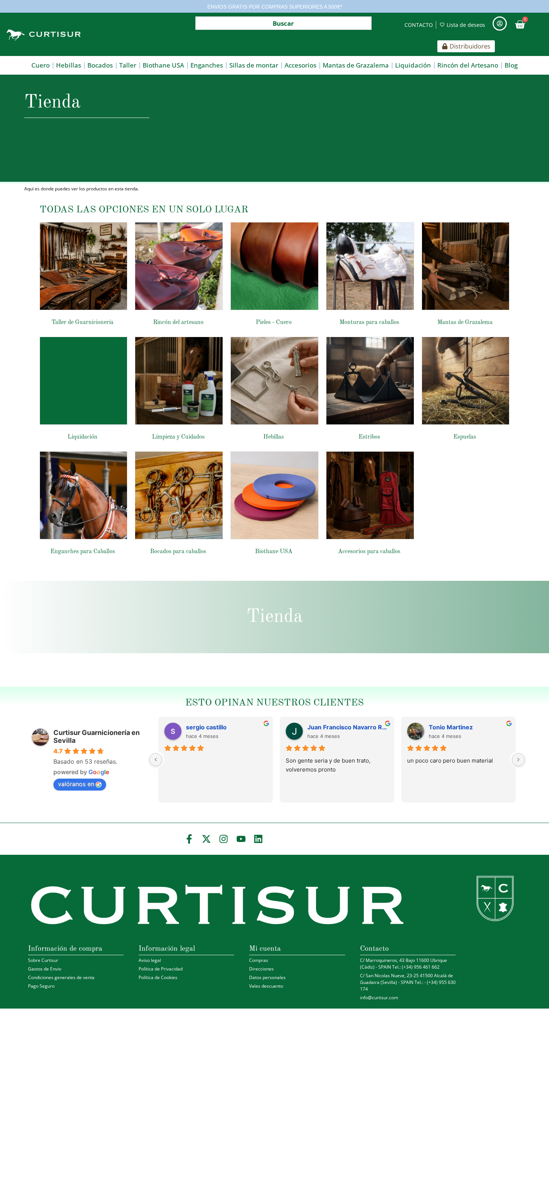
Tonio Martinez (451, 727)
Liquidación (413, 65)
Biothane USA (163, 65)
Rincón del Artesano (467, 65)
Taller (127, 65)
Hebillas (68, 65)
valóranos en (76, 784)
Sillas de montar (253, 65)
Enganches (206, 65)
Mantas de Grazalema (356, 65)
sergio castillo (206, 727)
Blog (511, 65)
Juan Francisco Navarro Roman (347, 727)
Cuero (40, 65)
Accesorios (300, 65)
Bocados (100, 65)
